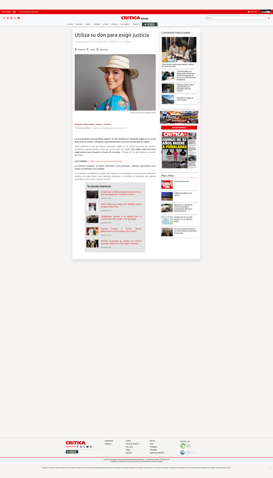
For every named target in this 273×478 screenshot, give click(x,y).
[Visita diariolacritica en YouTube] (87, 446)
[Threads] (8, 18)
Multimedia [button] (125, 24)
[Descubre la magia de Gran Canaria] (168, 99)
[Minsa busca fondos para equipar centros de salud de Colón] (179, 49)
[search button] (268, 18)
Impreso (136, 24)
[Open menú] (14, 11)
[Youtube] (18, 18)
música (99, 124)
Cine (151, 444)
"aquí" (228, 467)
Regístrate (109, 441)
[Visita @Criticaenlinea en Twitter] (81, 446)
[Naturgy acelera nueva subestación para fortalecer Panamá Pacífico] (168, 88)
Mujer (128, 450)
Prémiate (153, 450)
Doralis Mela (89, 124)
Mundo (105, 24)
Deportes (97, 24)
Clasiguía (153, 447)
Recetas (129, 453)
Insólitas (114, 24)
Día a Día (129, 447)
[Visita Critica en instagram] (91, 446)
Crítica (128, 441)
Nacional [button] (79, 24)
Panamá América (132, 444)
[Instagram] (11, 18)
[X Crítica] (15, 18)
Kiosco (152, 441)
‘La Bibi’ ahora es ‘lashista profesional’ (105, 161)
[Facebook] (4, 18)
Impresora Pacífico (157, 453)
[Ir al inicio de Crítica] (135, 17)
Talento (107, 124)
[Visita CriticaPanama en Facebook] (78, 446)
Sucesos (70, 24)
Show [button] (88, 24)
